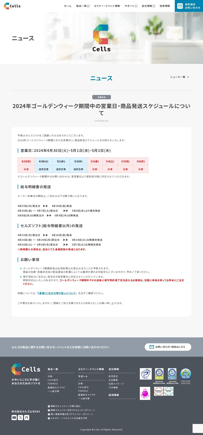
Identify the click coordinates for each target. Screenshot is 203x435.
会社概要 (113, 379)
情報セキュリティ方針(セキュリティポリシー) (73, 410)
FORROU (53, 383)
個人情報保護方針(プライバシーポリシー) (72, 414)
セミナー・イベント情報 (107, 6)
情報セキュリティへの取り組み (66, 406)
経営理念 (113, 376)
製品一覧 (81, 6)
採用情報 (165, 6)
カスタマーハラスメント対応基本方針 (69, 418)
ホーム (68, 6)
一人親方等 (53, 391)
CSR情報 (113, 387)
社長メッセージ (116, 383)
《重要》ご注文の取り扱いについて (57, 293)
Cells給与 (53, 379)
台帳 (50, 376)
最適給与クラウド (56, 387)
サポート (129, 6)
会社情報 (147, 6)
